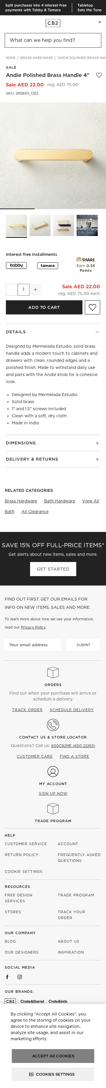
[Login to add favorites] (98, 75)
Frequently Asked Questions (79, 858)
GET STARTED (53, 569)
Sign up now (53, 793)
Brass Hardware (21, 501)
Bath (9, 511)
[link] (16, 23)
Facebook (7, 977)
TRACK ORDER (27, 710)
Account (68, 844)
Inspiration (71, 952)
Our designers (22, 952)
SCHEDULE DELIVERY (72, 710)
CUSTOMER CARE (35, 756)
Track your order (71, 915)
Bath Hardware (59, 501)
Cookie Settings (24, 871)
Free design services (18, 898)
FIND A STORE (74, 756)
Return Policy (22, 855)
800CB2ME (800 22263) (73, 746)
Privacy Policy (33, 627)
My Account (53, 784)
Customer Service (26, 844)
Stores (13, 912)
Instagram (19, 977)
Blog (10, 941)
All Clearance (35, 511)
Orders (53, 685)
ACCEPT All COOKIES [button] (53, 1056)
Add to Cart (44, 307)
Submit (83, 645)
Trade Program (53, 821)
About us (69, 941)
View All (90, 501)
